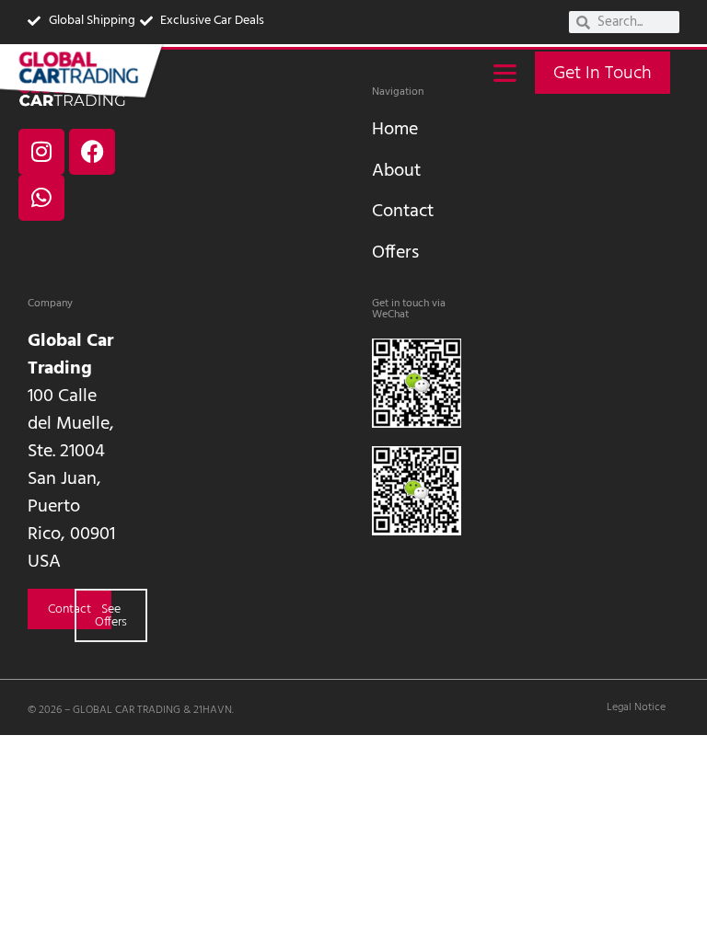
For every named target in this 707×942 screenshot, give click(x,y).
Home (395, 129)
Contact (403, 211)
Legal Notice (636, 707)
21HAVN (212, 710)
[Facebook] (92, 152)
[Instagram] (41, 152)
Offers (395, 253)
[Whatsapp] (41, 198)
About (396, 171)
